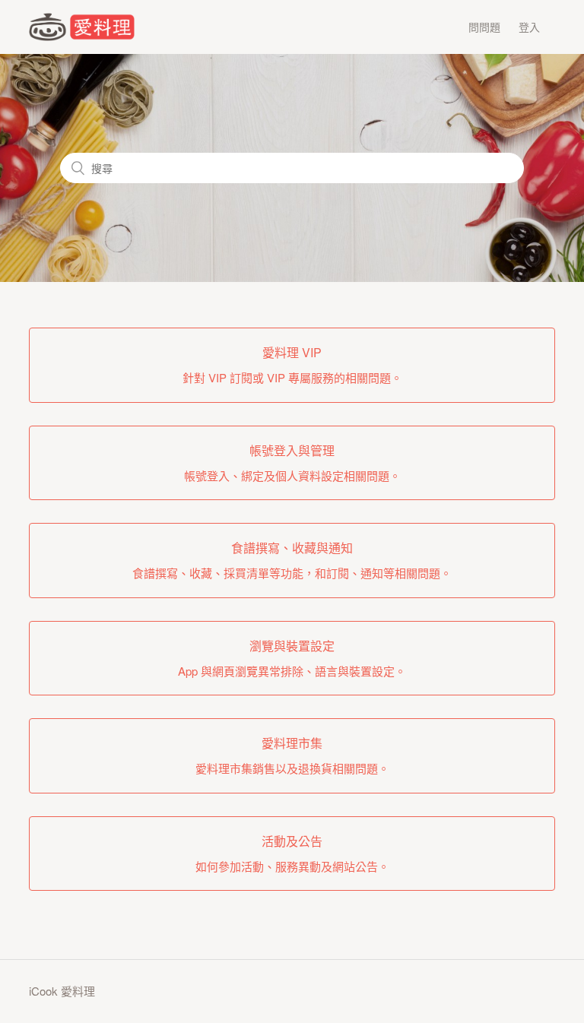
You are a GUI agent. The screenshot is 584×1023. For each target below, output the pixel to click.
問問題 (484, 26)
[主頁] (81, 36)
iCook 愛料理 (62, 991)
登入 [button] (529, 26)
